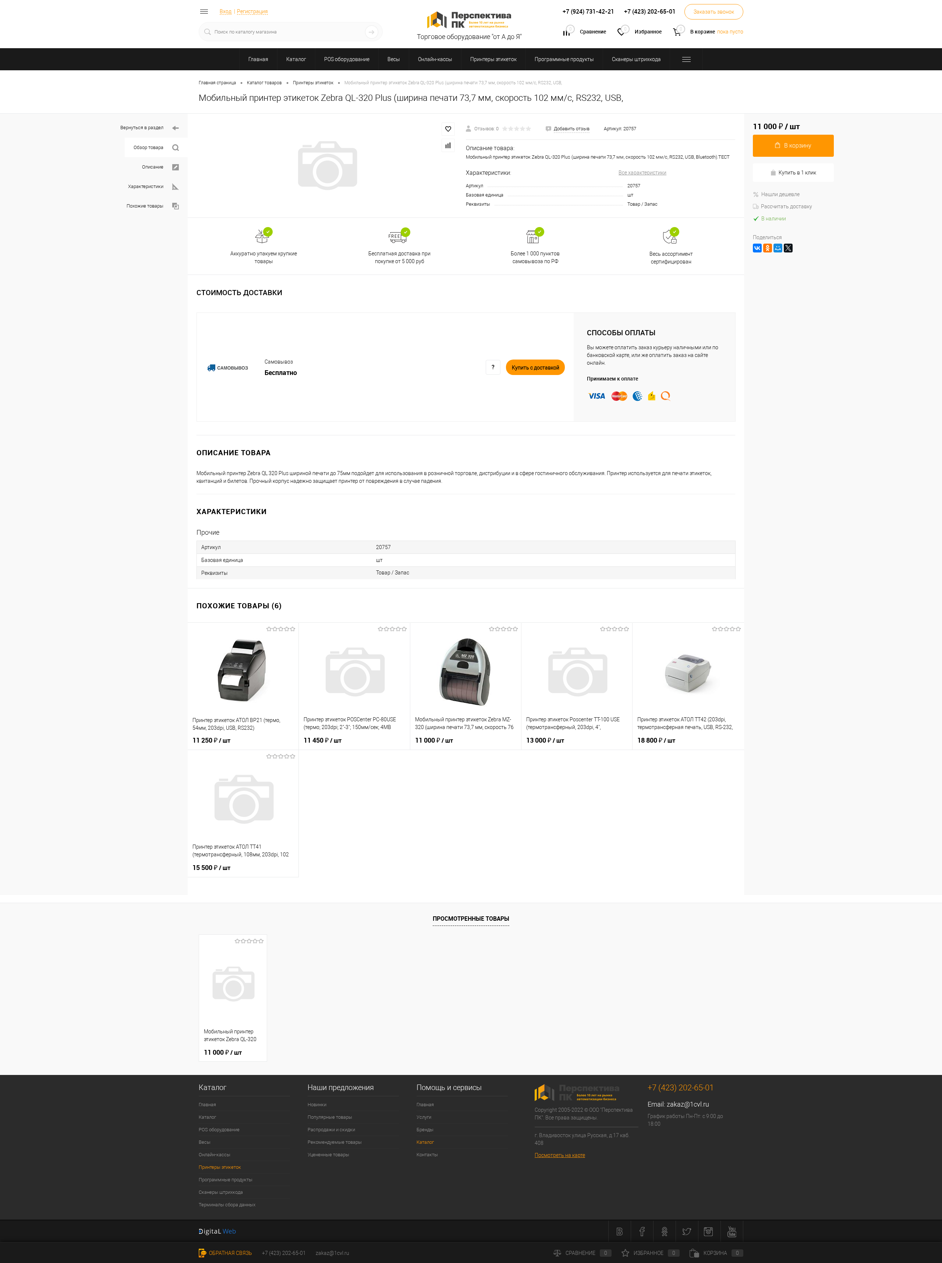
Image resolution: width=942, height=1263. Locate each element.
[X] (788, 248)
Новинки (317, 1104)
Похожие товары (145, 206)
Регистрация (252, 11)
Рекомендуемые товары (335, 1142)
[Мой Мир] (777, 248)
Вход (225, 11)
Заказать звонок (714, 12)
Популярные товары (330, 1117)
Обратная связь (230, 1253)
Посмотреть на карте (560, 1155)
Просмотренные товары (471, 918)
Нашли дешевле (780, 194)
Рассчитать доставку (786, 206)
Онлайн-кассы (214, 1154)
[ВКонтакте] (757, 248)
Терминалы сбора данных (227, 1204)
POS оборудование (219, 1129)
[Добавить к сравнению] (448, 145)
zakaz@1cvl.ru (688, 1104)
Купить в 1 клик (797, 173)
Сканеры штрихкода (221, 1192)
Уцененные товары (328, 1154)
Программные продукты (225, 1179)
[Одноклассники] (767, 248)
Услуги (424, 1117)
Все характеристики (642, 173)
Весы (204, 1142)
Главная (207, 1104)
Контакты (427, 1154)
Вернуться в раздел (141, 127)
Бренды (425, 1129)
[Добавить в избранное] (448, 129)
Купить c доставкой (535, 368)
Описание (152, 167)
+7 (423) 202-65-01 (284, 1253)
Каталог (207, 1117)
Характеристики (145, 186)
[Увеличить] (327, 165)
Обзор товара (148, 147)
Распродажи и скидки (331, 1129)
